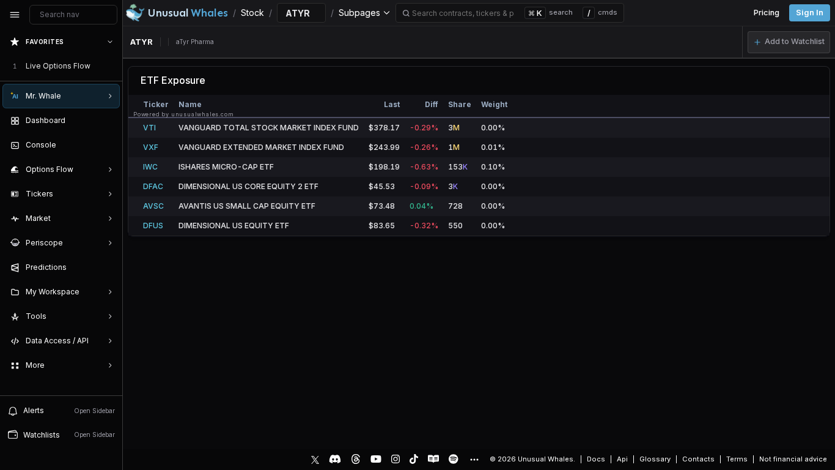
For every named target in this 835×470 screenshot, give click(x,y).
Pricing (766, 12)
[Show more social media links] (474, 459)
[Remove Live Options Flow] (111, 66)
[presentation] (61, 212)
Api (622, 459)
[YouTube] (375, 459)
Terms (737, 459)
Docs (596, 459)
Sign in (809, 12)
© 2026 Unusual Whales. (532, 459)
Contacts (698, 459)
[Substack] (433, 459)
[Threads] (356, 459)
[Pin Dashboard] (107, 120)
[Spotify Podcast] (453, 459)
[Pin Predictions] (107, 267)
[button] (789, 42)
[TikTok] (414, 459)
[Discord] (335, 459)
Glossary (655, 459)
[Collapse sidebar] (14, 14)
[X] (315, 459)
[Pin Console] (107, 145)
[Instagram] (395, 459)
